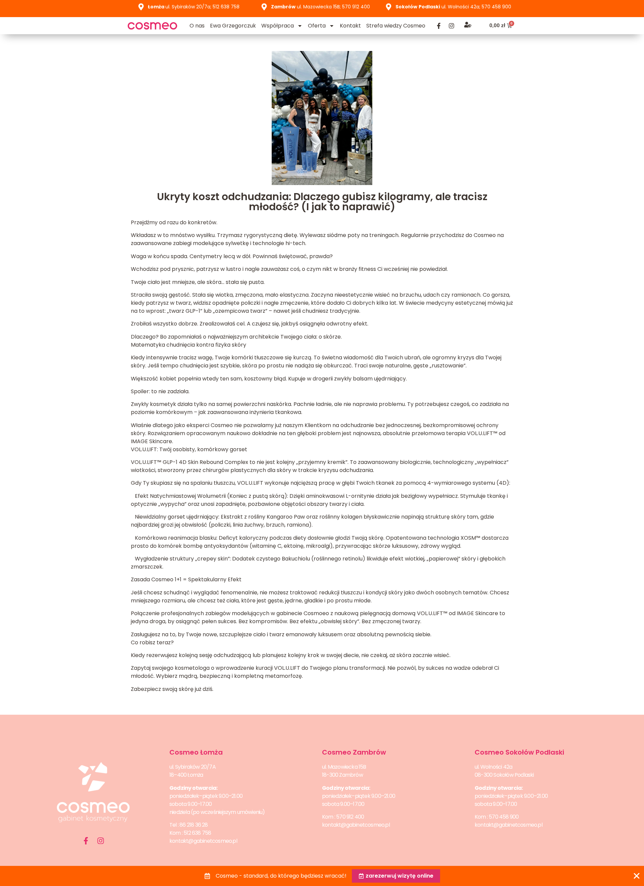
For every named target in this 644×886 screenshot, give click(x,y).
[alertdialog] (322, 876)
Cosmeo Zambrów (354, 752)
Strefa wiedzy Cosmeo (395, 25)
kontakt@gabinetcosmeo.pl (203, 841)
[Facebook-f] (439, 26)
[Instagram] (451, 26)
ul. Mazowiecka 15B (344, 767)
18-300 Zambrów (342, 775)
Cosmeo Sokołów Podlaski (519, 752)
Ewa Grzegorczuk (233, 25)
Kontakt (350, 25)
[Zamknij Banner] (637, 876)
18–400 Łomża (186, 775)
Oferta (317, 25)
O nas (197, 25)
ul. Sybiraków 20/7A (192, 767)
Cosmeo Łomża (196, 752)
